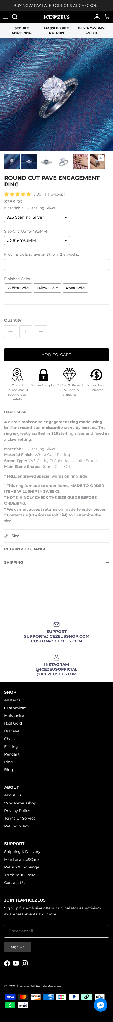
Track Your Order (19, 875)
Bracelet (11, 731)
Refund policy (16, 826)
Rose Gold (75, 288)
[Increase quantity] (41, 331)
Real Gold (13, 723)
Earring (11, 746)
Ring (8, 761)
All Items (12, 700)
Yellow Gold (47, 288)
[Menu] (6, 17)
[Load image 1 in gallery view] (56, 94)
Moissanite (14, 715)
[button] (100, 1005)
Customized (15, 708)
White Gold (18, 288)
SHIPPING (13, 562)
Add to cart (56, 354)
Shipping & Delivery (22, 851)
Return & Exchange (21, 867)
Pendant (12, 754)
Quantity (12, 320)
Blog (8, 769)
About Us (12, 795)
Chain (9, 738)
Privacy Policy (17, 810)
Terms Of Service (19, 818)
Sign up (18, 947)
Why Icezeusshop (20, 803)
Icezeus (23, 986)
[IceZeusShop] (56, 16)
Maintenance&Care (21, 859)
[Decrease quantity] (10, 331)
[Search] (17, 17)
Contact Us (14, 882)
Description (15, 412)
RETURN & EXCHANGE (25, 549)
